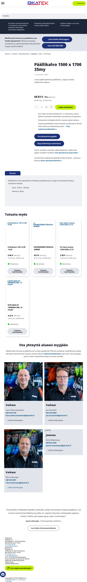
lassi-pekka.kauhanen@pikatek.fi (20, 415)
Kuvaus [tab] (13, 173)
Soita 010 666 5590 (55, 46)
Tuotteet (14, 54)
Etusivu (7, 54)
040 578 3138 (11, 413)
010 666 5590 (10, 544)
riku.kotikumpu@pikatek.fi (17, 483)
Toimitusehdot (10, 579)
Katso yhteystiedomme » (51, 160)
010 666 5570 (10, 554)
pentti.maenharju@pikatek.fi (58, 445)
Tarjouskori (80, 3)
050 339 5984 (51, 413)
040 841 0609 (51, 443)
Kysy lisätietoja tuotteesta (49, 143)
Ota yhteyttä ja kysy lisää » (67, 153)
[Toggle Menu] (2, 3)
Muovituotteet (24, 54)
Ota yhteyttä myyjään (47, 136)
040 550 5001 (11, 480)
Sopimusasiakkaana (52, 354)
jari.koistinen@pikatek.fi (56, 415)
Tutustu (17, 271)
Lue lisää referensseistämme (43, 528)
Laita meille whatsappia (58, 39)
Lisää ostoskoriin (65, 107)
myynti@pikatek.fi (11, 546)
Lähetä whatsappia (15, 420)
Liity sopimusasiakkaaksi (20, 568)
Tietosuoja (21, 579)
